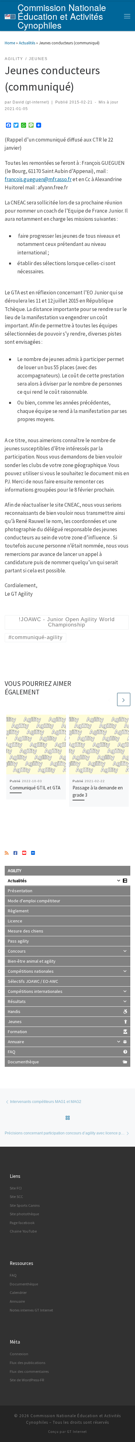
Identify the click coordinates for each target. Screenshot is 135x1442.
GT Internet (77, 1431)
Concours (17, 951)
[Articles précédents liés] (109, 699)
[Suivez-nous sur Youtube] (24, 853)
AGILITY (14, 870)
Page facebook (22, 1222)
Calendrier (18, 1292)
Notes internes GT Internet (31, 1310)
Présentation (20, 891)
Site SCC (16, 1196)
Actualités (27, 43)
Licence (15, 921)
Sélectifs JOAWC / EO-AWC (33, 981)
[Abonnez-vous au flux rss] (6, 853)
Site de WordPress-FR (27, 1380)
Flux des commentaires (29, 1371)
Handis (14, 1011)
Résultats (17, 1001)
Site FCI (16, 1188)
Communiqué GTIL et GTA (35, 788)
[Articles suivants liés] (123, 699)
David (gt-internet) (31, 102)
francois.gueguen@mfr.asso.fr (38, 179)
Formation (17, 1031)
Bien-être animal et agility (32, 961)
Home (10, 43)
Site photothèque (24, 1213)
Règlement (18, 911)
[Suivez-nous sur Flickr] (33, 853)
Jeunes (15, 1021)
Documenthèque (23, 1062)
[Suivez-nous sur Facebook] (15, 853)
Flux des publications (27, 1362)
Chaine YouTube (23, 1231)
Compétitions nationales (31, 971)
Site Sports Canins (25, 1205)
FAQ (11, 1052)
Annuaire (16, 1041)
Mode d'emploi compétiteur (34, 901)
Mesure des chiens (25, 931)
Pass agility (18, 941)
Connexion (19, 1353)
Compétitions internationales (35, 991)
